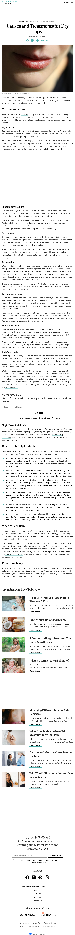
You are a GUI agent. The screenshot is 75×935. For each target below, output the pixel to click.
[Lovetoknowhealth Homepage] (9, 2)
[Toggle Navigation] (72, 2)
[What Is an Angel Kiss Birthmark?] (13, 665)
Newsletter (37, 890)
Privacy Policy (37, 923)
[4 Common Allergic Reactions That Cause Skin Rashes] (13, 644)
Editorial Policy (37, 893)
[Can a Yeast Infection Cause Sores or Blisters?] (13, 758)
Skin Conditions (34, 21)
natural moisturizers (36, 120)
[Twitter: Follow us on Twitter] (34, 878)
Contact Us (37, 900)
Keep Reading (35, 611)
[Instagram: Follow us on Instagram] (47, 878)
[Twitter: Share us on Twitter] (32, 40)
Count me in (37, 413)
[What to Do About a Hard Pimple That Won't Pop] (13, 603)
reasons (24, 114)
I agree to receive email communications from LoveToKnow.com (39, 418)
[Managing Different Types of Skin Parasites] (13, 716)
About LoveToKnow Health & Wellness (37, 886)
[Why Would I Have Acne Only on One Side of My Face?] (13, 779)
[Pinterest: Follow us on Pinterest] (40, 878)
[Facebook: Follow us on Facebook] (27, 878)
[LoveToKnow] (27, 913)
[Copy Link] (47, 40)
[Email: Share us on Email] (42, 40)
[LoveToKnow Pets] (48, 913)
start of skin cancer (14, 554)
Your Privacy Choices (39, 934)
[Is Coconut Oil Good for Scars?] (13, 624)
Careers (37, 897)
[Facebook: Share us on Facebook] (27, 40)
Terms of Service (50, 923)
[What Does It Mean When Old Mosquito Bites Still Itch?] (13, 737)
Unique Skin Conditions (48, 21)
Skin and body (23, 21)
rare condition (11, 387)
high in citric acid (15, 355)
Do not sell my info (23, 923)
